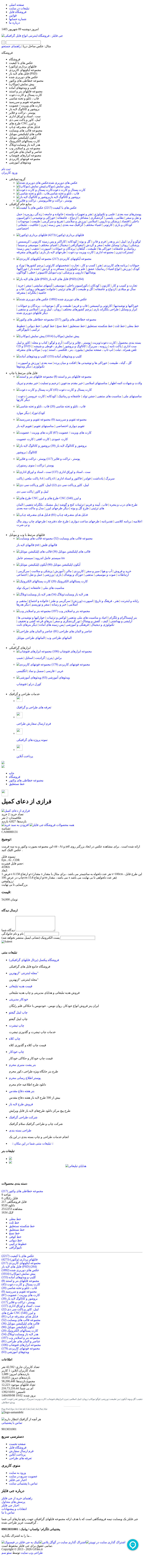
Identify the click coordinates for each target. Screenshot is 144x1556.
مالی (69, 571)
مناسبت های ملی (53, 587)
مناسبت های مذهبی (109, 396)
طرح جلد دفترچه (58, 521)
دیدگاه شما (8, 930)
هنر (100, 265)
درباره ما (14, 22)
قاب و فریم (80, 305)
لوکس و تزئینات (56, 617)
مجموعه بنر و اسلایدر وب (70, 611)
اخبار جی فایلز (18, 1479)
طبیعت (35, 221)
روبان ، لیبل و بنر (50, 309)
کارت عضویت (25, 439)
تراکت (40, 465)
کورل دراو (35, 684)
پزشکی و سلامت (41, 571)
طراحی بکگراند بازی (106, 309)
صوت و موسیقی (105, 574)
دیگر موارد (22, 412)
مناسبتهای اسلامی (96, 383)
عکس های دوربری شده (63, 182)
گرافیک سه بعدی (72, 224)
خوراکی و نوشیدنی (43, 217)
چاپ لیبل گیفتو (18, 1012)
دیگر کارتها (23, 399)
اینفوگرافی (77, 245)
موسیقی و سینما (28, 245)
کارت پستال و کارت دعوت (69, 189)
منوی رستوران (25, 465)
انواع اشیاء (113, 268)
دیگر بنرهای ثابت (26, 624)
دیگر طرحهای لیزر (57, 508)
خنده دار (35, 268)
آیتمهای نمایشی (42, 285)
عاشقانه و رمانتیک (69, 396)
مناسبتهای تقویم (44, 426)
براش (58, 657)
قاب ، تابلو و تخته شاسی (64, 193)
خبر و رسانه (59, 604)
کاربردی (79, 571)
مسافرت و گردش (53, 268)
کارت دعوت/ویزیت (104, 342)
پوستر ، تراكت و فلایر (59, 200)
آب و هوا (107, 571)
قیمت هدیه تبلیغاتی (20, 986)
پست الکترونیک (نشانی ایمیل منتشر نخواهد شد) (31, 937)
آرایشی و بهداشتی (121, 621)
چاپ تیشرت (16, 1025)
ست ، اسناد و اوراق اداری (70, 471)
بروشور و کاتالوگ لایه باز (65, 197)
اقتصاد (126, 221)
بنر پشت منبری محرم (22, 1064)
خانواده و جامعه (54, 214)
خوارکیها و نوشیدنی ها (31, 617)
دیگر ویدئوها (23, 366)
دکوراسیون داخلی (77, 285)
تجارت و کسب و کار (124, 285)
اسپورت (46, 248)
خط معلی (133, 326)
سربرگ (110, 478)
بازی (59, 574)
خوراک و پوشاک (73, 574)
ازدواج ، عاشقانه (67, 217)
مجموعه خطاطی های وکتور (75, 319)
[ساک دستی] (10, 1158)
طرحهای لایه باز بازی (53, 252)
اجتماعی (21, 574)
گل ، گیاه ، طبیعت (120, 362)
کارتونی (108, 224)
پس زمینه (54, 224)
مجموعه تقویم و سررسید (69, 419)
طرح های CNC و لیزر (63, 498)
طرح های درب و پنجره (123, 504)
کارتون (106, 285)
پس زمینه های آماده (51, 624)
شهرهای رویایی (35, 289)
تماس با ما (8, 1512)
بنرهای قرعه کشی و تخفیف (35, 621)
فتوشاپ (21, 684)
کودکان (95, 285)
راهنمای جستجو (11, 46)
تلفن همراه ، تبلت (125, 349)
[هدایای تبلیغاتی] (76, 1171)
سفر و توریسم (41, 604)
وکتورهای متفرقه (27, 252)
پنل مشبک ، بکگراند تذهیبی (41, 504)
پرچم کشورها (35, 265)
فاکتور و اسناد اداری (69, 478)
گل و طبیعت (85, 289)
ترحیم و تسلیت (49, 383)
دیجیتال (63, 245)
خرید (21, 285)
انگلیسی (21, 671)
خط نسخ (62, 326)
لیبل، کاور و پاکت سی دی (70, 485)
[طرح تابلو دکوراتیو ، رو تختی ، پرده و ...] (3, 763)
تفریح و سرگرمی (52, 221)
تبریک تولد (22, 587)
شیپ (19, 657)
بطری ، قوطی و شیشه (48, 346)
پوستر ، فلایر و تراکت (77, 342)
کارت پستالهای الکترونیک (69, 581)
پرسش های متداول (13, 1501)
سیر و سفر (93, 571)
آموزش (59, 571)
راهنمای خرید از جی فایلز (17, 1498)
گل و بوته (85, 241)
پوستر (50, 465)
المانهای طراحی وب (59, 637)
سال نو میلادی (127, 289)
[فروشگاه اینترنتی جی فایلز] (32, 35)
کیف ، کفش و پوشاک (95, 621)
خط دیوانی (33, 326)
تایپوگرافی (22, 329)
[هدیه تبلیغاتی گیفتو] (10, 1162)
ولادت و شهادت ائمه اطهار (126, 383)
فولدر (87, 478)
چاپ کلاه (14, 1038)
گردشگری (97, 217)
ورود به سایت (17, 1472)
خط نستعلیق (77, 326)
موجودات (23, 221)
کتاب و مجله (39, 342)
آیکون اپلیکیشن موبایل (63, 564)
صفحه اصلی (16, 4)
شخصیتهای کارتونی (57, 265)
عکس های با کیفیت (60, 207)
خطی (31, 272)
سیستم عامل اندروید (48, 558)
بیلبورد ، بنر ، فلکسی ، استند (66, 349)
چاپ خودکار (16, 1051)
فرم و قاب (99, 241)
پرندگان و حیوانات (64, 248)
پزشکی (134, 245)
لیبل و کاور (41, 491)
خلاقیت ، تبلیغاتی (28, 224)
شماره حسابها (17, 19)
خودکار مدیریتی (18, 999)
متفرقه (21, 292)
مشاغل (84, 217)
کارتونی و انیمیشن (101, 305)
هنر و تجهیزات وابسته (79, 214)
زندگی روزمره (33, 214)
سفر (28, 285)
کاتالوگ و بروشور (75, 346)
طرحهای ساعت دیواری (85, 521)
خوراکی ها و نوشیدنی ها (92, 362)
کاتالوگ (32, 452)
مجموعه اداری (105, 252)
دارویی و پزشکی (73, 272)
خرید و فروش (122, 571)
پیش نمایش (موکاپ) (57, 186)
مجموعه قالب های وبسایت (73, 538)
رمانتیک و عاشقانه (124, 248)
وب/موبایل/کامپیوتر (49, 272)
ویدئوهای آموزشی (55, 677)
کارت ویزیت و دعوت (81, 252)
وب (44, 349)
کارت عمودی (60, 439)
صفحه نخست (17, 1443)
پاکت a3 (50, 478)
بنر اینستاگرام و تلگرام (123, 617)
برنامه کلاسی (123, 521)
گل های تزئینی (66, 289)
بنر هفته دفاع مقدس (21, 1091)
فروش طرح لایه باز (21, 1104)
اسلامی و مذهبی (28, 309)
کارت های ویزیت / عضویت (72, 432)
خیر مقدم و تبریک (27, 383)
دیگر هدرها (23, 604)
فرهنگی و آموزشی (77, 624)
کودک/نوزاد (38, 412)
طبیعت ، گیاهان (86, 248)
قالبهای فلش (49, 545)
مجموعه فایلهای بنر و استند (72, 376)
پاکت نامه (116, 346)
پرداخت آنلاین (17, 1454)
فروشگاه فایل (17, 11)
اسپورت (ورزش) (82, 601)
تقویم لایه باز (24, 426)
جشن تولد (89, 396)
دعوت (21, 396)
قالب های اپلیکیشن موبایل (71, 551)
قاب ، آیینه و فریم (97, 504)
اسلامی (92, 221)
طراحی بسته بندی (20, 1130)
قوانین (13, 15)
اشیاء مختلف (93, 224)
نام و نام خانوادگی (12, 933)
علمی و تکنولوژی (104, 214)
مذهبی (89, 574)
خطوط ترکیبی (18, 1243)
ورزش (126, 268)
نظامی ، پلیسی (114, 217)
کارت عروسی (36, 396)
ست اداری (130, 346)
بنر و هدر (113, 241)
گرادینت (40, 657)
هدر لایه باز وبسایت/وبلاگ (69, 594)
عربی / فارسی (55, 671)
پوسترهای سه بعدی (129, 214)
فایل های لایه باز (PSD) (66, 279)
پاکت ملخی (32, 478)
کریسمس (24, 241)
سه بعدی (46, 362)
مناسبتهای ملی (132, 396)
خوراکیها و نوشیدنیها (126, 305)
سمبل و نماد (36, 671)
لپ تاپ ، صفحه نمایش (99, 349)
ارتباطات (123, 574)
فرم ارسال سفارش (21, 1451)
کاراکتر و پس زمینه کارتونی (49, 241)
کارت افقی (43, 439)
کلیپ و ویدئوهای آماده (64, 356)
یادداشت (98, 478)
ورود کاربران (9, 172)
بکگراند (32, 292)
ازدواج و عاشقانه (105, 289)
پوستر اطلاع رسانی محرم (25, 1078)
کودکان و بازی (123, 224)
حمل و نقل (35, 574)
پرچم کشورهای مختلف (77, 309)
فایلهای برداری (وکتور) (65, 235)
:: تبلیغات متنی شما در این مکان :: (31, 1143)
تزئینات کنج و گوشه (72, 504)
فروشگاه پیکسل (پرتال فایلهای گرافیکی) (34, 960)
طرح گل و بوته (80, 508)
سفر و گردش (94, 245)
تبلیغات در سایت (19, 8)
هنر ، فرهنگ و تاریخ (107, 601)
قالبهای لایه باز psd (27, 545)
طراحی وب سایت (32, 1552)
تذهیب (35, 248)
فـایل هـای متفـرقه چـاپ (69, 514)
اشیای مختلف (48, 245)
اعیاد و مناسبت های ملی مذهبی (87, 617)
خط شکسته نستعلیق (100, 326)
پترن (43, 224)
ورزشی (49, 574)
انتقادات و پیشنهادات (14, 1508)
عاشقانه (36, 587)
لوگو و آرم (134, 241)
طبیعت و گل (63, 305)
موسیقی (59, 285)
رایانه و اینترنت (130, 601)
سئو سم (7, 1552)
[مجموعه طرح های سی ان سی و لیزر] (3, 766)
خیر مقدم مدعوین (72, 383)
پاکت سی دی (24, 491)
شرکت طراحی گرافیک (23, 1117)
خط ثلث (120, 326)
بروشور (21, 452)
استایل (29, 657)
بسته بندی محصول (129, 342)
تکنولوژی (38, 366)
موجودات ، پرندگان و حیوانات (36, 305)
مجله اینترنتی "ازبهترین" (23, 973)
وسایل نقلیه (112, 245)
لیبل (123, 241)
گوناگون (21, 272)
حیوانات (134, 265)
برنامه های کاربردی (116, 265)
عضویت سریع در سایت (23, 1476)
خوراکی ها (104, 248)
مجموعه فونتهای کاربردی (70, 664)
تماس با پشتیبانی (12, 1422)
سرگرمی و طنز (60, 601)
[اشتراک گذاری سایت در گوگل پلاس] (62, 1542)
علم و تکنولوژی (76, 268)
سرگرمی (23, 571)
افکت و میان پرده (65, 362)
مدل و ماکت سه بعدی (30, 508)
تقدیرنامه (107, 521)
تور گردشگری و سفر (67, 621)
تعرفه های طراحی (20, 1458)
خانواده (51, 289)
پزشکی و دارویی (109, 221)
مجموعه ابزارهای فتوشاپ (72, 651)
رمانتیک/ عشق (96, 268)
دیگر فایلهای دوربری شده (32, 312)
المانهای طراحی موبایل (30, 637)
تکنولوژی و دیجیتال (102, 624)
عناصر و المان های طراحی (72, 631)
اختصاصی (22, 228)
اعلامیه (137, 521)
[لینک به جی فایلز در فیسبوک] (20, 1542)
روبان (124, 245)
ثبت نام (6, 169)
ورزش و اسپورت (28, 362)
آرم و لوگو (56, 342)
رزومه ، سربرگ (97, 346)
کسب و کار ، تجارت (83, 265)
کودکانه (72, 241)
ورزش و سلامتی (75, 221)
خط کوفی (48, 326)
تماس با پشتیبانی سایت (23, 1483)
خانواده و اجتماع (39, 601)
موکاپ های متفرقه (28, 349)
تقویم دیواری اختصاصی (70, 426)
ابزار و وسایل (129, 309)
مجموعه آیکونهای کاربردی (72, 258)
